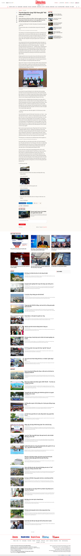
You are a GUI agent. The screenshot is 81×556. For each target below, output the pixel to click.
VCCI (16, 6)
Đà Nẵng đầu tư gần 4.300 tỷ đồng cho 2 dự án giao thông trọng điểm (40, 404)
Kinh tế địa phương (61, 6)
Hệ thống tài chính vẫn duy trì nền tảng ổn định (36, 273)
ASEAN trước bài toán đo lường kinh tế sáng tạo (36, 326)
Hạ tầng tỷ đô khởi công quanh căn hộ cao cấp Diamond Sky (39, 478)
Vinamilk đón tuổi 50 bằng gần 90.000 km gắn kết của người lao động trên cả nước (39, 393)
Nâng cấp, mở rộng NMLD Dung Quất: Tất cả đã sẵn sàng (38, 424)
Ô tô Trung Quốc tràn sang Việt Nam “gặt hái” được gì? (38, 348)
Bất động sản (39, 6)
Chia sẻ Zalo (30, 203)
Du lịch (56, 6)
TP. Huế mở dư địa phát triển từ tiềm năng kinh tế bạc (37, 510)
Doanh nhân (25, 6)
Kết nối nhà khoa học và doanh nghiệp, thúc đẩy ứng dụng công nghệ (40, 267)
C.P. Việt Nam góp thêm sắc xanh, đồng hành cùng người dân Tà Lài (39, 414)
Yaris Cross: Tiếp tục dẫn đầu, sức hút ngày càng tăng (57, 14)
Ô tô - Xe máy (72, 6)
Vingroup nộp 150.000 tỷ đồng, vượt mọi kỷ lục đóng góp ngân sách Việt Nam (39, 306)
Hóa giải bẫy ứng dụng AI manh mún (18, 248)
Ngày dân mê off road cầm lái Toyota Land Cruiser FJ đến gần (57, 28)
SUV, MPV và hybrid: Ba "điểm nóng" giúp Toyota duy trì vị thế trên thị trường (57, 37)
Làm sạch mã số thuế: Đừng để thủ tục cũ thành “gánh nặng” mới (39, 359)
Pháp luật (29, 6)
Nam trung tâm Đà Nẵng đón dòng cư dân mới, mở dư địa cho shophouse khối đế (39, 372)
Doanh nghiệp (20, 6)
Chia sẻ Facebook (22, 203)
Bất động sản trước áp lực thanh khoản (34, 499)
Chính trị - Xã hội (12, 6)
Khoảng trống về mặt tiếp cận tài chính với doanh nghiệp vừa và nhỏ (39, 338)
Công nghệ (67, 6)
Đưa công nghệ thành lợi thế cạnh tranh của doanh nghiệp (20, 267)
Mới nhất (3, 2)
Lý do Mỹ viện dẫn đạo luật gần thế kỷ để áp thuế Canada (38, 520)
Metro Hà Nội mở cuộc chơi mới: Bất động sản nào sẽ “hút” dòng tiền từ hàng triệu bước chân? (39, 468)
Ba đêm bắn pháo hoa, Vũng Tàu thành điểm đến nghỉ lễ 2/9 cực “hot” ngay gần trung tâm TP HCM (40, 446)
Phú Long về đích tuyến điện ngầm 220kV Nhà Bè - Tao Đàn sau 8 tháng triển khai (40, 382)
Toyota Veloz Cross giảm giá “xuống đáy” (57, 19)
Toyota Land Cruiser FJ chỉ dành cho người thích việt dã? (38, 212)
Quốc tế (43, 6)
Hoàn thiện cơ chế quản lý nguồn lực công (35, 316)
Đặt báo (67, 2)
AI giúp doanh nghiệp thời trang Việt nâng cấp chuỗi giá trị (39, 283)
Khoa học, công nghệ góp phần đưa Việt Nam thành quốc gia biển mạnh (39, 249)
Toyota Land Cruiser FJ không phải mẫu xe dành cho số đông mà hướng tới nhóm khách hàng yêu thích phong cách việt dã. (39, 215)
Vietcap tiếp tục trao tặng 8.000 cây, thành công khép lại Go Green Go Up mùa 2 (39, 489)
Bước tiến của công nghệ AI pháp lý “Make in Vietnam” (60, 249)
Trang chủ (20, 10)
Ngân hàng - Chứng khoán (49, 6)
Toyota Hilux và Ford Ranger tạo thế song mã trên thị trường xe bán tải (57, 24)
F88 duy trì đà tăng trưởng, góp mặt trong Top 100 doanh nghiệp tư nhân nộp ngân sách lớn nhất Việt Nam (38, 457)
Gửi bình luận (22, 224)
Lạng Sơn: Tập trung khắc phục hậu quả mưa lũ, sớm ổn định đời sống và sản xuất (39, 436)
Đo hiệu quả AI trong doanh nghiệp (58, 266)
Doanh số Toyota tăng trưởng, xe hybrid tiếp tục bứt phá (57, 32)
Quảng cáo (72, 2)
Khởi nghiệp (34, 6)
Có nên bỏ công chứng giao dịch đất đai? (34, 294)
